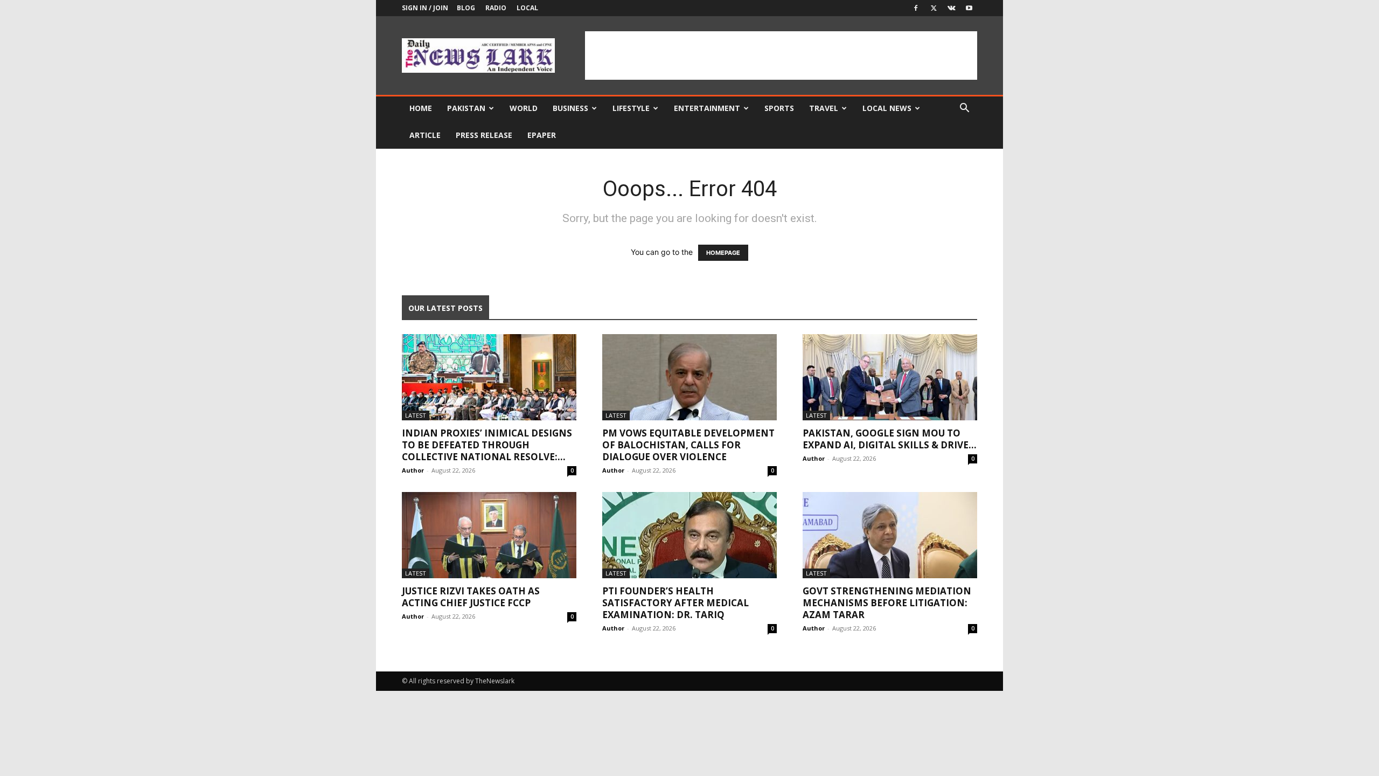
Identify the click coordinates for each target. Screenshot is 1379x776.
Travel (823, 108)
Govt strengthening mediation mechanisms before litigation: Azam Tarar (887, 603)
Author (413, 470)
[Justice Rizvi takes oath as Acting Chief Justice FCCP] (489, 535)
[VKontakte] (951, 8)
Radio (495, 7)
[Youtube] (969, 8)
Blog (466, 7)
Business (570, 108)
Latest (415, 415)
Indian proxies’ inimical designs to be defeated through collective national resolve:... (487, 445)
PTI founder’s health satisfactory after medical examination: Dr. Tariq (675, 603)
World (524, 108)
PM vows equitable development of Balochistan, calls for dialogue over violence (688, 445)
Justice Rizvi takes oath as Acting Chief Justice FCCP (471, 597)
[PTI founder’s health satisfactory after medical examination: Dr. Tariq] (689, 535)
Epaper (541, 135)
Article (425, 135)
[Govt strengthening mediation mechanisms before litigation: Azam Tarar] (890, 535)
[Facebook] (916, 8)
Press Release (484, 135)
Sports (779, 108)
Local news (886, 108)
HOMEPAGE (723, 253)
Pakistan (466, 108)
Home (420, 108)
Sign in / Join (425, 7)
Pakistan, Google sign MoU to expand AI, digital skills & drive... (890, 439)
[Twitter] (933, 8)
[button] (964, 109)
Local (527, 7)
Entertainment (707, 108)
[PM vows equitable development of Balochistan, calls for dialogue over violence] (689, 377)
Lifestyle (631, 108)
